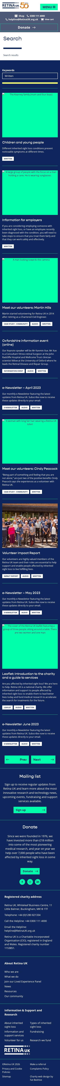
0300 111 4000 (37, 15)
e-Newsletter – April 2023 (21, 388)
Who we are (11, 971)
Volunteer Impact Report (21, 553)
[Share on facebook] (22, 882)
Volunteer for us (13, 1040)
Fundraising (37, 1031)
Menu (47, 7)
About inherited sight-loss (13, 1024)
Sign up (21, 810)
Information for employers (22, 220)
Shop (21, 15)
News (7, 986)
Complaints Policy (39, 1068)
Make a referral (38, 1064)
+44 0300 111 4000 (36, 921)
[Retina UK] (15, 5)
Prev (23, 760)
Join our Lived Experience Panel (22, 981)
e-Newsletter (10, 407)
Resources (10, 991)
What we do (11, 976)
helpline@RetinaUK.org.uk (23, 19)
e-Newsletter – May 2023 (21, 593)
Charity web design (40, 1076)
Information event (13, 371)
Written (8, 158)
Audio (35, 324)
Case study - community (16, 324)
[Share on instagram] (30, 882)
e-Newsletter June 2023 (20, 724)
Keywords (8, 70)
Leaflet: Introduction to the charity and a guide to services (28, 676)
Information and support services (14, 1033)
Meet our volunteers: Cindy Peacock (30, 469)
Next (37, 760)
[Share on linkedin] (38, 882)
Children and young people (23, 142)
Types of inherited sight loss (40, 1024)
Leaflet (7, 707)
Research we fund (40, 1040)
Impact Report (11, 576)
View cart (49, 19)
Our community (13, 996)
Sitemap (6, 1076)
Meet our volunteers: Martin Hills (26, 308)
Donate (24, 27)
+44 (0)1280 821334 (29, 915)
